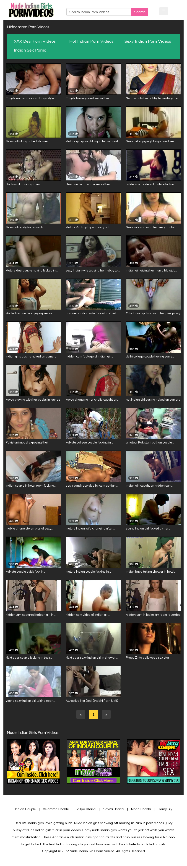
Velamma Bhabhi (56, 809)
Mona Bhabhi (141, 809)
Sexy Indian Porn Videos (148, 41)
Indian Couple (25, 809)
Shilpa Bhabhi (86, 809)
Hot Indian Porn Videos (91, 41)
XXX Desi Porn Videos (35, 41)
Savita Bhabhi (113, 809)
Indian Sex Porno (30, 50)
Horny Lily (165, 809)
